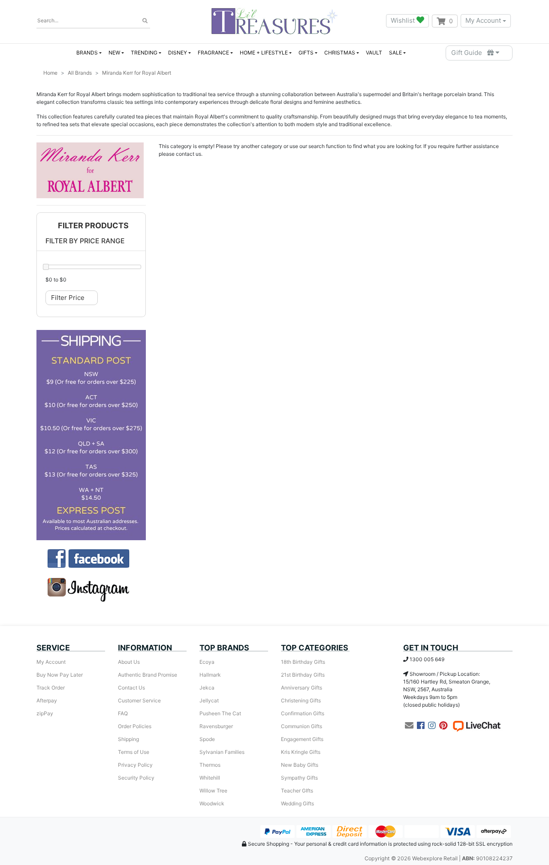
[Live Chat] (476, 725)
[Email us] (409, 725)
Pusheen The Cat (220, 713)
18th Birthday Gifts (303, 662)
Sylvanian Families (221, 752)
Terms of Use (133, 752)
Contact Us (131, 687)
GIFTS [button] (306, 52)
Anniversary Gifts (301, 687)
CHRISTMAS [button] (339, 52)
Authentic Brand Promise (147, 674)
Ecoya (206, 662)
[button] (91, 226)
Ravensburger (216, 726)
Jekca (206, 687)
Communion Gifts (301, 726)
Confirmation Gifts (302, 713)
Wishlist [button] (403, 20)
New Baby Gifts (299, 765)
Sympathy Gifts (299, 777)
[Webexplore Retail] (274, 21)
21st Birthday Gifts (303, 674)
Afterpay (46, 700)
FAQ (123, 713)
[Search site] (145, 21)
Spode (207, 739)
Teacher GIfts (297, 790)
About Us (129, 662)
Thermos (209, 765)
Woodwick (211, 803)
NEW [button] (114, 52)
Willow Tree (213, 790)
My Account (483, 20)
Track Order (50, 687)
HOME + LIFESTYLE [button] (264, 52)
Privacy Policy (135, 765)
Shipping (128, 739)
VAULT (374, 52)
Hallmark (210, 674)
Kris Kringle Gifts (300, 752)
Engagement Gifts (302, 739)
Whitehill (209, 777)
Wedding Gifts (297, 803)
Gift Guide (469, 52)
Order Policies (134, 726)
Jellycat (209, 700)
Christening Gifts (301, 700)
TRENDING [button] (144, 52)
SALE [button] (395, 52)
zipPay (44, 713)
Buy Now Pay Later (59, 674)
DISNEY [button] (177, 52)
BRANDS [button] (87, 52)
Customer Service (139, 700)
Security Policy (136, 777)
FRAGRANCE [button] (213, 52)
